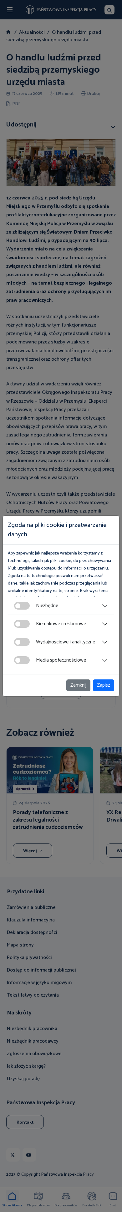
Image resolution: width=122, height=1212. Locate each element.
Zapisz (103, 685)
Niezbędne (47, 605)
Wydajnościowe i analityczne (65, 642)
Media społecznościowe (61, 660)
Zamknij (78, 685)
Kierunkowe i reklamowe (61, 624)
